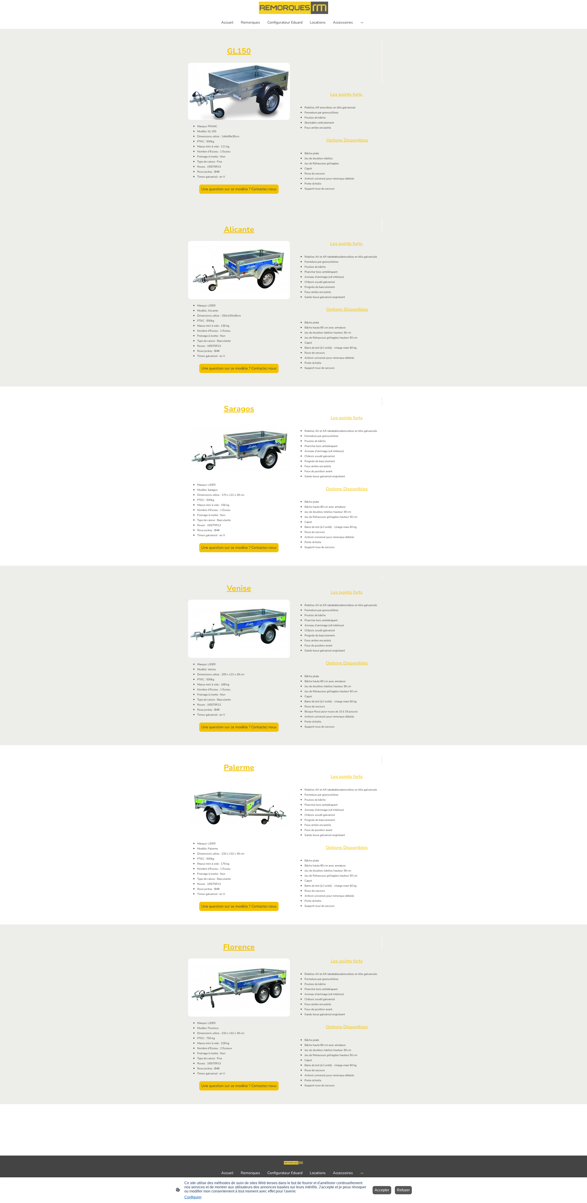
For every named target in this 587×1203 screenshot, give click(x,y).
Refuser (403, 1190)
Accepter (382, 1190)
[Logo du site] (293, 8)
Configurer (193, 1197)
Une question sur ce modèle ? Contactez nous (239, 189)
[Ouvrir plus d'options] (362, 22)
